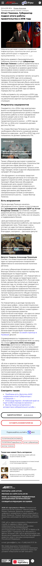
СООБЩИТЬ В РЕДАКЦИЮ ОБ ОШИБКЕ (17, 501)
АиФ (30, 56)
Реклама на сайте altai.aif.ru (15, 494)
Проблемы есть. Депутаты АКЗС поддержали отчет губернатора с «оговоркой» (17, 396)
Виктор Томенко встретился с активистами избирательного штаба (18, 406)
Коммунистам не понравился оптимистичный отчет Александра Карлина (24, 462)
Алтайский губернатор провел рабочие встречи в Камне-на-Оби (22, 455)
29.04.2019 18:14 (6, 8)
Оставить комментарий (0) (21, 423)
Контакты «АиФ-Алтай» (12, 491)
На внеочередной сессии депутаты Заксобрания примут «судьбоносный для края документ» (23, 469)
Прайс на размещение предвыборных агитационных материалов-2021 (18, 498)
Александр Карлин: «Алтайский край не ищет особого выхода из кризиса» (21, 402)
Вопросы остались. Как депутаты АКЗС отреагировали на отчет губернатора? (22, 475)
